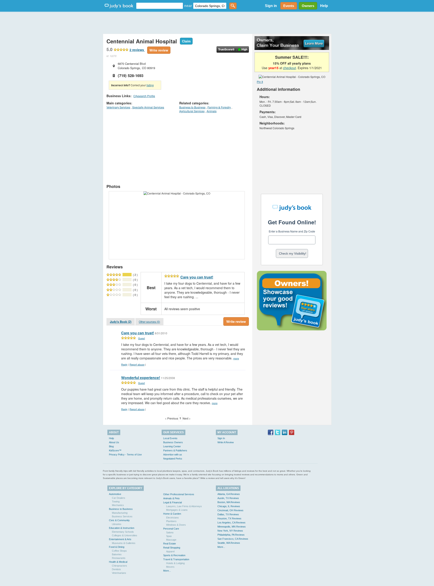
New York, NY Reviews (230, 530)
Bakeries (117, 554)
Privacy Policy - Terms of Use (125, 454)
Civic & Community (119, 520)
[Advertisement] (217, 22)
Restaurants (118, 558)
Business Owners (173, 442)
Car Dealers (118, 498)
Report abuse (137, 364)
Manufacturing (119, 512)
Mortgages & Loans (177, 510)
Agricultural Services (192, 111)
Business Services (122, 516)
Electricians (172, 517)
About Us (114, 442)
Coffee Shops (119, 550)
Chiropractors (119, 565)
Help (324, 6)
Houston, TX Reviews (229, 518)
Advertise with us (172, 454)
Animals (212, 111)
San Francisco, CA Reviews (232, 538)
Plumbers (171, 521)
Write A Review (225, 442)
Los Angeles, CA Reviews (231, 522)
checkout (289, 68)
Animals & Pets (171, 498)
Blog (111, 446)
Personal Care (171, 528)
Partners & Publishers (175, 450)
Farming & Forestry (219, 107)
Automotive (115, 494)
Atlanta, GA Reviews (228, 494)
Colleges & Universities (124, 535)
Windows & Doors (176, 524)
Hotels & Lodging (175, 563)
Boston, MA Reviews (228, 502)
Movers (170, 566)
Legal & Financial (172, 502)
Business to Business (192, 107)
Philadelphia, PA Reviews (231, 534)
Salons (170, 532)
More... (167, 570)
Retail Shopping (171, 547)
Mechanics (118, 505)
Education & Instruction (121, 528)
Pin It (260, 82)
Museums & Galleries (123, 543)
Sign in (271, 6)
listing (150, 85)
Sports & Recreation (174, 555)
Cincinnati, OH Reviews (230, 510)
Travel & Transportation (176, 559)
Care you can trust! (196, 277)
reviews (137, 49)
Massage (171, 539)
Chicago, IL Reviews (228, 506)
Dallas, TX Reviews (228, 514)
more (236, 358)
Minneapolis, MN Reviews (231, 526)
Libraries (116, 524)
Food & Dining (116, 547)
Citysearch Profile (144, 96)
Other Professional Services (178, 494)
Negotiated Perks (172, 458)
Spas (169, 536)
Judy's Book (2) (120, 321)
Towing (116, 501)
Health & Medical (118, 561)
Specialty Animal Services (148, 107)
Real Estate (169, 543)
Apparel (170, 551)
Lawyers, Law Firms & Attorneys (184, 506)
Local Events (170, 438)
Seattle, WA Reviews (228, 542)
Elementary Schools (123, 531)
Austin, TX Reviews (228, 498)
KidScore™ (115, 450)
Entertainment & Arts (120, 539)
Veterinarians (119, 573)
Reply (124, 364)
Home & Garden (172, 513)
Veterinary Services (118, 107)
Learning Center (172, 446)
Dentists (116, 569)
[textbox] (159, 6)
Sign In (221, 438)
